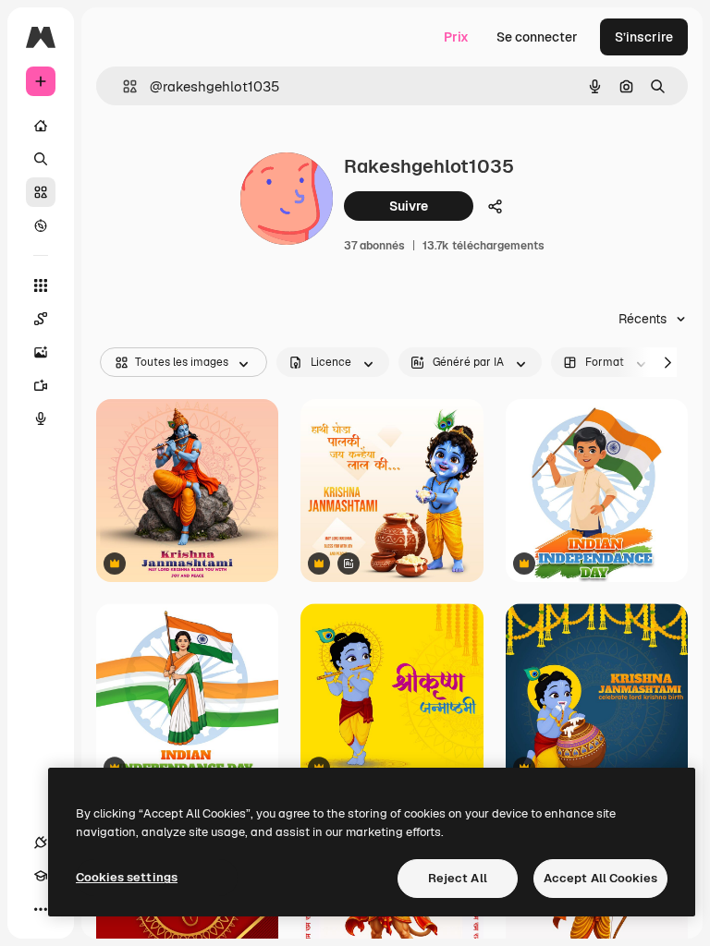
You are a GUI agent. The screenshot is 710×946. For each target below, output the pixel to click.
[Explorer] (40, 225)
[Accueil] (40, 125)
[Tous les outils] (40, 285)
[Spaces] (40, 319)
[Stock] (40, 192)
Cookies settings (127, 877)
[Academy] (40, 876)
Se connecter (537, 37)
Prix (456, 37)
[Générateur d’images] (40, 352)
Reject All (457, 878)
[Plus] (40, 909)
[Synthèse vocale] (40, 418)
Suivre (408, 206)
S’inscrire (644, 37)
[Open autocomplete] (122, 86)
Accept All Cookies (600, 878)
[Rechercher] (40, 159)
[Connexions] (40, 842)
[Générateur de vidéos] (40, 385)
